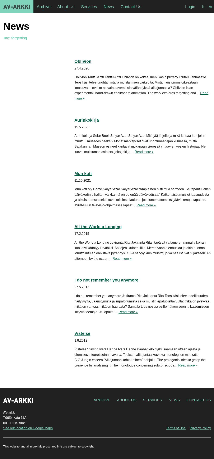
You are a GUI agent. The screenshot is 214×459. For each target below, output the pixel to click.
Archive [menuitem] (44, 6)
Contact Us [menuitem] (131, 6)
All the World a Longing (98, 226)
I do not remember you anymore (106, 280)
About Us (126, 400)
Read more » (144, 152)
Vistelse (82, 333)
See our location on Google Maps (28, 428)
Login (190, 6)
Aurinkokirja (86, 120)
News (174, 400)
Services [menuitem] (89, 6)
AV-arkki (16, 6)
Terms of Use (176, 428)
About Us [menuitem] (65, 6)
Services (152, 400)
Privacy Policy (200, 428)
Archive (102, 400)
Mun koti (83, 173)
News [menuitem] (109, 6)
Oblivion (82, 61)
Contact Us (199, 400)
